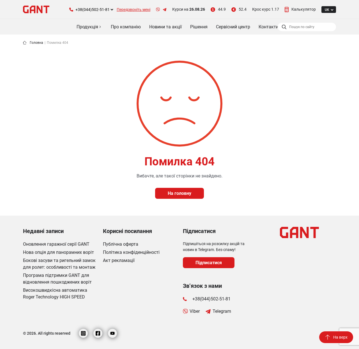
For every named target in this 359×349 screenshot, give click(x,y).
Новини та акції (165, 26)
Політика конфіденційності (131, 252)
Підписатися (208, 262)
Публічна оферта (120, 244)
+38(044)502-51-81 (211, 299)
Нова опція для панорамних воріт (58, 252)
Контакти (269, 26)
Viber (195, 311)
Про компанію (126, 26)
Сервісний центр (233, 26)
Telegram (222, 311)
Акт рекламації (119, 260)
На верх (340, 337)
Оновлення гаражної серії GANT (56, 244)
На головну (179, 193)
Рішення (199, 26)
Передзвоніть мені (133, 9)
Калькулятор (303, 9)
